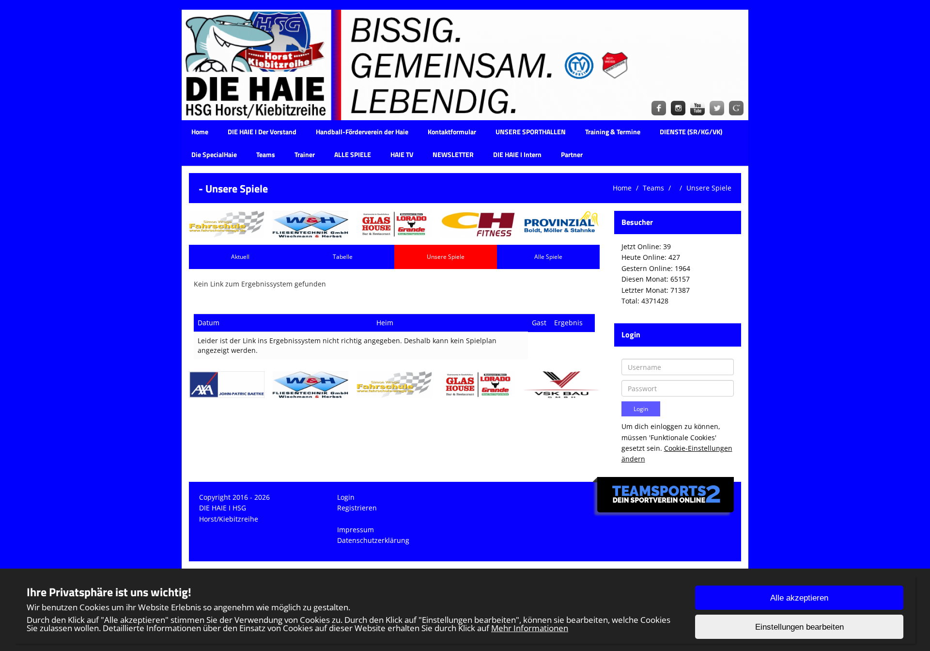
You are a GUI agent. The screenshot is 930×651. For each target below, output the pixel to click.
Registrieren (357, 507)
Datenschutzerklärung (373, 540)
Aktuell (240, 257)
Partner (572, 154)
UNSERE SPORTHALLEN (531, 132)
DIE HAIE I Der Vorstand (262, 132)
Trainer (304, 154)
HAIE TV (401, 154)
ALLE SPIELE (352, 154)
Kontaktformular (452, 132)
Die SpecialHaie (214, 154)
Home (199, 132)
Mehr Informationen (529, 628)
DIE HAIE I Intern (517, 154)
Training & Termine (612, 132)
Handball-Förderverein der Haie (362, 132)
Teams (265, 154)
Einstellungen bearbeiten (799, 627)
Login (346, 497)
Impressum (355, 529)
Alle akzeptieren (799, 598)
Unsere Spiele (708, 187)
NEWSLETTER (453, 154)
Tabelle (343, 257)
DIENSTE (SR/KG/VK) (691, 132)
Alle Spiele (548, 257)
